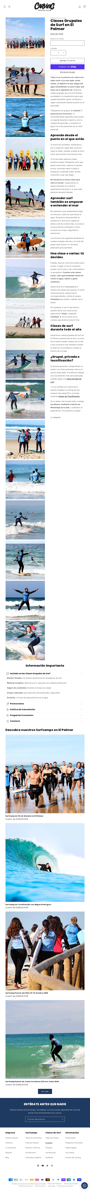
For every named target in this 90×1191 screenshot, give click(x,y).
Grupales (48, 1143)
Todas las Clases (51, 1138)
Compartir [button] (56, 417)
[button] (4, 6)
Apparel (8, 1152)
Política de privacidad (71, 1183)
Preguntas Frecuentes (74, 1143)
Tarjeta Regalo (71, 1148)
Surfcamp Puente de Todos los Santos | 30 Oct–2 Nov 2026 (32, 1082)
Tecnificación (30, 1152)
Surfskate (49, 1157)
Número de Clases (57, 39)
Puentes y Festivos (32, 1148)
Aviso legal (51, 1186)
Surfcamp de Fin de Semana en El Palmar (24, 816)
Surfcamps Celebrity (33, 1157)
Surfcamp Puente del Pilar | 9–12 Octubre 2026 (26, 993)
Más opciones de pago (67, 72)
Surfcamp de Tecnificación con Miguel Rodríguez (28, 905)
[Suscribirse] (62, 1119)
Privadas (48, 1148)
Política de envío (40, 1186)
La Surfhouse (10, 1148)
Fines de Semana (32, 1143)
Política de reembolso (55, 1183)
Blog (7, 1157)
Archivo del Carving (73, 1157)
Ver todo (45, 1091)
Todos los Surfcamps (33, 1138)
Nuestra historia (11, 1138)
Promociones (70, 1138)
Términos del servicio (26, 1186)
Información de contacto (65, 1186)
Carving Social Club (24, 1184)
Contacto (9, 1143)
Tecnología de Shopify (38, 1184)
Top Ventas (69, 1152)
